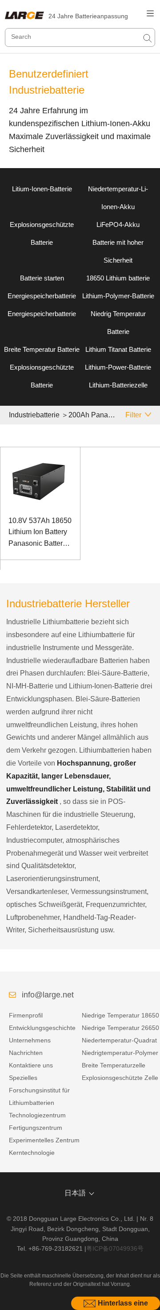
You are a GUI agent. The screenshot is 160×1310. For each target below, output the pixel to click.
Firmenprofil (26, 1015)
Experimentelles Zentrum (44, 1140)
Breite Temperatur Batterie (42, 349)
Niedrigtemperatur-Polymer (120, 1052)
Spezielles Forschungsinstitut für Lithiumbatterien (39, 1090)
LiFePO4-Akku (118, 224)
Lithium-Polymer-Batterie (118, 296)
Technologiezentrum (37, 1115)
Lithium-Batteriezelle (118, 385)
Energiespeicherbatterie (42, 296)
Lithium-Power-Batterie (118, 367)
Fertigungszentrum (35, 1127)
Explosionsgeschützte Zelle (120, 1077)
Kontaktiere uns (31, 1065)
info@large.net (48, 994)
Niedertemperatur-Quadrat (119, 1040)
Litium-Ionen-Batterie (42, 189)
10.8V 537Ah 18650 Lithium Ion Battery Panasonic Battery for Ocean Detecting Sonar (40, 533)
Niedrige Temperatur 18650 (120, 1015)
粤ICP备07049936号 (115, 1248)
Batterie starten (42, 278)
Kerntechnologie (32, 1152)
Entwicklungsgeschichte (42, 1027)
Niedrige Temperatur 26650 (120, 1027)
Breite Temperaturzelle (113, 1065)
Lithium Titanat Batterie (118, 349)
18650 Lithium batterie (118, 278)
